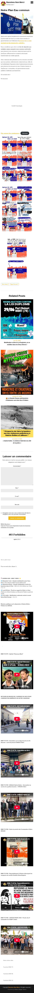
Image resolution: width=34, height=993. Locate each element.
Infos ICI (3, 587)
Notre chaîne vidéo (8, 960)
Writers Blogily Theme (20, 989)
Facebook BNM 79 (8, 967)
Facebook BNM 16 (8, 980)
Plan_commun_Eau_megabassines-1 (10, 133)
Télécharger (25, 133)
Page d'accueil (14, 284)
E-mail (17, 496)
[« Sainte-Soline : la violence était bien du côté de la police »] (17, 421)
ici (16, 566)
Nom (17, 488)
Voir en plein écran (6, 559)
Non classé (5, 284)
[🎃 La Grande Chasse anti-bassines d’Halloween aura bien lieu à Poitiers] (17, 371)
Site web (17, 504)
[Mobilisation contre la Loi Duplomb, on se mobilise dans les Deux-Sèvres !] (17, 318)
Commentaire (17, 466)
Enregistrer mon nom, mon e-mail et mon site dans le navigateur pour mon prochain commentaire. (16, 513)
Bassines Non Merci (15, 2)
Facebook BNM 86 (8, 973)
